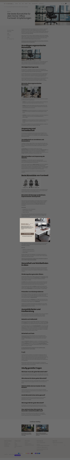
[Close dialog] (49, 219)
